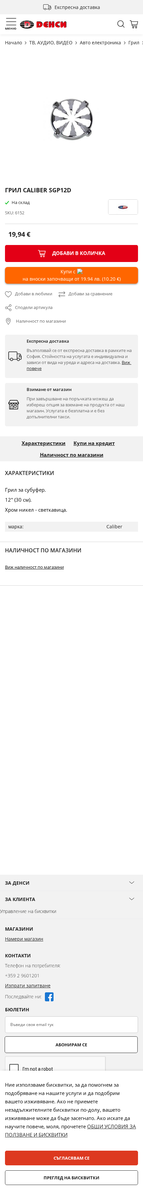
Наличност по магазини (40, 321)
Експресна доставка (77, 7)
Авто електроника (101, 42)
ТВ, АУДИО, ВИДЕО (51, 42)
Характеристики (44, 443)
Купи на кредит (94, 443)
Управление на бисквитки (28, 911)
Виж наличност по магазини (34, 567)
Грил (134, 42)
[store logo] (43, 24)
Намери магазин (24, 939)
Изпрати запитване (28, 985)
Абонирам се (71, 1045)
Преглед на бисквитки (71, 1178)
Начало (14, 42)
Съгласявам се (71, 1158)
